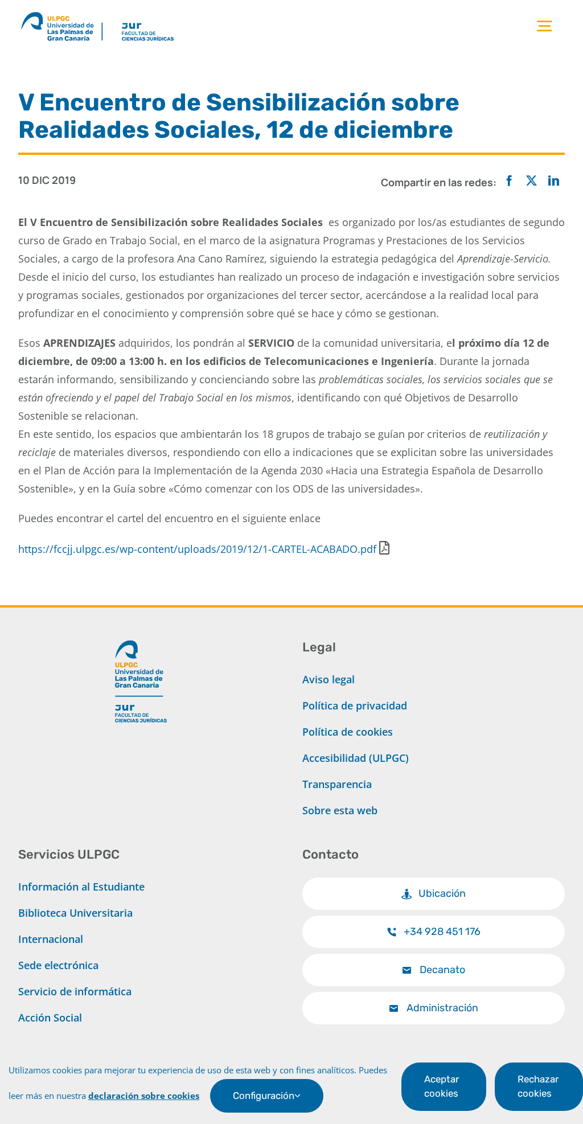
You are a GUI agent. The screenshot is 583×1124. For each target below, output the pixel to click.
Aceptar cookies (441, 1086)
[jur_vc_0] (141, 635)
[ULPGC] (61, 13)
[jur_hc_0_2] (159, 13)
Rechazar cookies (538, 1086)
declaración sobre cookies (143, 1095)
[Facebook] (509, 181)
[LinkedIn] (554, 181)
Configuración (263, 1095)
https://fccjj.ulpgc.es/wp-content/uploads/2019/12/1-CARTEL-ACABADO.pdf (197, 549)
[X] (531, 181)
